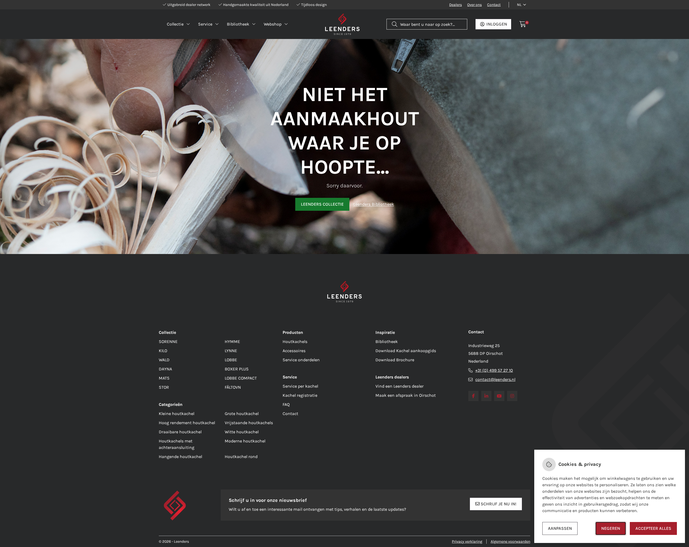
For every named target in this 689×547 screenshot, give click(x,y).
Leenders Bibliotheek (373, 204)
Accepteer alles (653, 528)
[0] (522, 24)
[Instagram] (512, 396)
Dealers (455, 4)
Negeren (610, 528)
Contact (494, 4)
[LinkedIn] (486, 396)
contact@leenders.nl (495, 379)
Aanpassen (560, 528)
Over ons (474, 4)
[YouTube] (499, 396)
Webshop (273, 24)
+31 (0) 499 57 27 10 (494, 370)
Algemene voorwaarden (510, 541)
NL (519, 4)
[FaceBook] (473, 396)
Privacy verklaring (467, 541)
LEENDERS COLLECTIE (322, 204)
